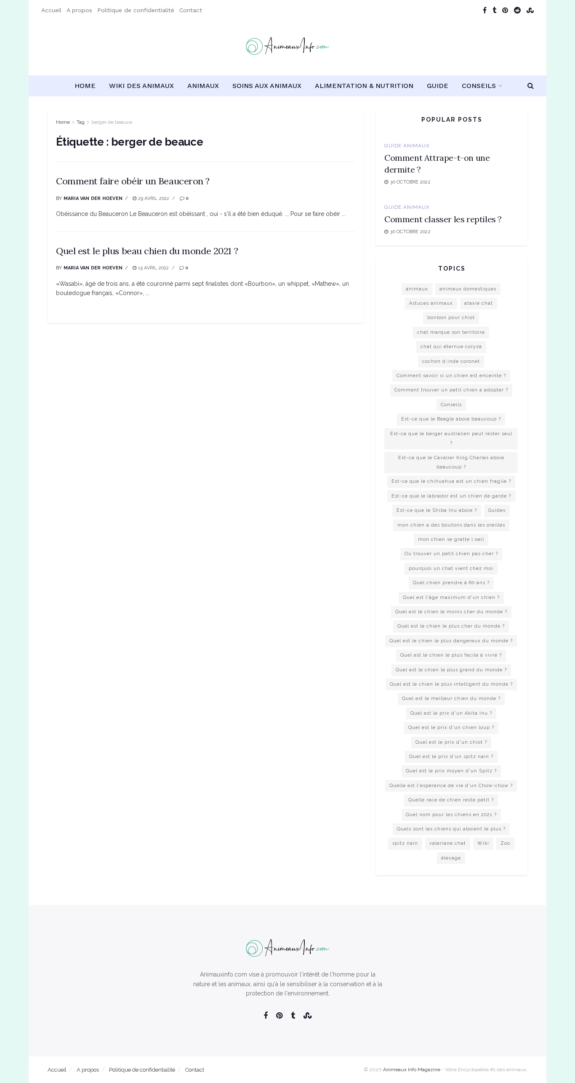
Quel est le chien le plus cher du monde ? (451, 626)
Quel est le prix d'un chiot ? (451, 742)
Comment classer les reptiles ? (443, 219)
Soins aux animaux (266, 86)
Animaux (203, 86)
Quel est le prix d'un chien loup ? (451, 727)
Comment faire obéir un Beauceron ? (133, 181)
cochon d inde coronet (451, 361)
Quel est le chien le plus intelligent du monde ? (451, 684)
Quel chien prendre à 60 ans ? (451, 582)
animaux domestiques (467, 289)
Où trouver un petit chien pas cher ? (451, 553)
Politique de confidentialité (135, 10)
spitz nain (405, 843)
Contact (190, 10)
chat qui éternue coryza (451, 346)
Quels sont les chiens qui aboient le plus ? (451, 829)
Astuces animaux (431, 303)
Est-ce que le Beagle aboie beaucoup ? (451, 419)
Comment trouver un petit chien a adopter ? (451, 390)
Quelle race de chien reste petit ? (451, 800)
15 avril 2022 (153, 268)
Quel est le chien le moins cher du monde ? (451, 612)
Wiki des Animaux (141, 86)
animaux (417, 289)
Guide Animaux (407, 145)
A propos (79, 10)
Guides (497, 510)
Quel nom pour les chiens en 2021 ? (451, 814)
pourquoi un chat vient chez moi (451, 568)
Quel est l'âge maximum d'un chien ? (451, 597)
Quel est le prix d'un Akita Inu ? (451, 713)
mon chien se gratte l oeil (451, 539)
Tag (81, 122)
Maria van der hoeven (93, 198)
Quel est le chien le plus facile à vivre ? (451, 655)
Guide (437, 86)
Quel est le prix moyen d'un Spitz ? (451, 771)
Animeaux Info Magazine (411, 1069)
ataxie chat (478, 303)
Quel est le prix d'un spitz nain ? (451, 756)
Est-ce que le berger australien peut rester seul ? (451, 438)
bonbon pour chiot (451, 317)
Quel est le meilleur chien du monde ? (451, 698)
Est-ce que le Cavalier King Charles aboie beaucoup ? (451, 462)
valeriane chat (447, 843)
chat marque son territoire (451, 332)
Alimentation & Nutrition (364, 86)
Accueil (51, 10)
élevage (451, 858)
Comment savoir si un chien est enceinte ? (451, 375)
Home (85, 86)
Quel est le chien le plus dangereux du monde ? (451, 641)
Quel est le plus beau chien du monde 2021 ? (147, 251)
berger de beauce (111, 122)
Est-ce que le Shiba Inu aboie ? (437, 510)
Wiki (483, 843)
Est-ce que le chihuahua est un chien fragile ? (451, 481)
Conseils (479, 86)
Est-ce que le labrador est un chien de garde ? (451, 496)
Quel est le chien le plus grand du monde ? (451, 670)
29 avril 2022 (153, 198)
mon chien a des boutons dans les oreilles (451, 525)
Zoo (505, 843)
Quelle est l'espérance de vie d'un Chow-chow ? (451, 785)
